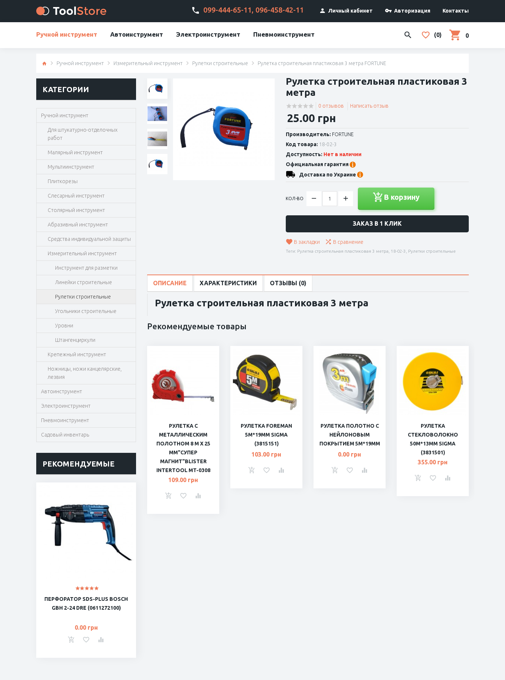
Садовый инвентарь (65, 435)
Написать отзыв (369, 106)
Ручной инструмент (66, 34)
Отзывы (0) (288, 283)
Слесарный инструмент (76, 196)
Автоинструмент (136, 34)
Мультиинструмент (71, 167)
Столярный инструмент (76, 210)
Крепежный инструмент (77, 354)
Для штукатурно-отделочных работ (83, 134)
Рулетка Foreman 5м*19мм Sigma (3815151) (266, 435)
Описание (170, 283)
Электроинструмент (208, 34)
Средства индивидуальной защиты (89, 239)
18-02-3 (398, 251)
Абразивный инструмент (78, 225)
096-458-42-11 (279, 10)
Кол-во (295, 198)
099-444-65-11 (227, 10)
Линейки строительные (83, 282)
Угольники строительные (85, 311)
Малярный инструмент (75, 152)
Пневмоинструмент (284, 34)
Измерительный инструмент (148, 63)
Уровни (64, 326)
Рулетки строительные (220, 63)
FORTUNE (343, 134)
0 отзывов (331, 106)
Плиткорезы (63, 181)
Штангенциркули (75, 340)
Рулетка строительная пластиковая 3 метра (343, 251)
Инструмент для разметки (86, 268)
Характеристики (228, 283)
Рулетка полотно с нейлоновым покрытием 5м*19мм (349, 435)
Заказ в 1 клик (377, 223)
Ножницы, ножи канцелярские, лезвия (85, 373)
